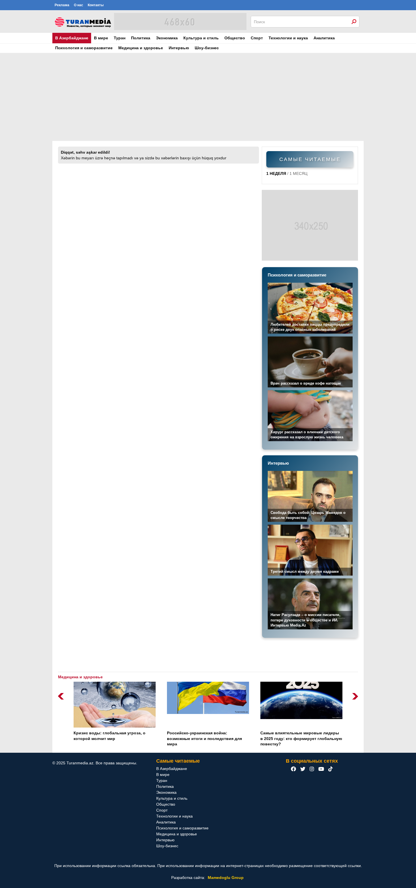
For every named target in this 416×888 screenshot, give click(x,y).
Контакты (96, 5)
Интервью (179, 48)
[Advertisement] (208, 97)
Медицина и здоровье (140, 48)
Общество (234, 38)
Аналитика (324, 38)
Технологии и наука (288, 38)
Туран (119, 38)
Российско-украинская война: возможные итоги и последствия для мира (204, 738)
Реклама (62, 5)
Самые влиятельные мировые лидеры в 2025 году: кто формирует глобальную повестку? (301, 738)
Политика (140, 38)
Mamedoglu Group (226, 877)
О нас (78, 5)
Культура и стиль (201, 38)
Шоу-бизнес (207, 48)
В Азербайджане (71, 38)
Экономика (167, 38)
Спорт (257, 38)
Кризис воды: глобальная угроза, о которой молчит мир (109, 736)
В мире (101, 38)
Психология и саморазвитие (84, 48)
